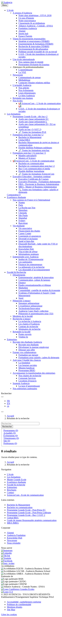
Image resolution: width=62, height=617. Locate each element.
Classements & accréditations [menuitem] (31, 23)
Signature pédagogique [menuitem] (28, 303)
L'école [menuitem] (10, 10)
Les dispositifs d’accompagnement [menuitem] (34, 269)
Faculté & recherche (16, 484)
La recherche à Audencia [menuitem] (29, 321)
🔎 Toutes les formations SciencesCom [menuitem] (36, 174)
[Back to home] (6, 2)
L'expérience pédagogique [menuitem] (30, 306)
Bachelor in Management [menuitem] (29, 137)
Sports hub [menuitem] (23, 33)
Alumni (10, 532)
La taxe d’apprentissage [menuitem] (29, 386)
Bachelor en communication (19, 507)
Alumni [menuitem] (21, 31)
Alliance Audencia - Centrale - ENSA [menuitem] (35, 26)
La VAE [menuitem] (22, 72)
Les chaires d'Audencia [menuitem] (29, 324)
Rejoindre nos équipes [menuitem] (23, 98)
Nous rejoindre (13, 543)
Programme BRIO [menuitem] (26, 370)
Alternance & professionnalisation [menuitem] (28, 67)
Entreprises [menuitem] (12, 339)
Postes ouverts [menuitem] (24, 334)
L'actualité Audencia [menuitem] (22, 85)
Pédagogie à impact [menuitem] (21, 300)
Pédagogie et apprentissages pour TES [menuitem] (35, 313)
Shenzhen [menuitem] (22, 210)
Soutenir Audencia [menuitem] (21, 383)
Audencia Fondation (16, 535)
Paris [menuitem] (20, 205)
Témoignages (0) (11, 438)
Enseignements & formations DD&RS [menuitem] (35, 44)
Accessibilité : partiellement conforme (24, 602)
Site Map (11, 609)
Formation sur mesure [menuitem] (28, 355)
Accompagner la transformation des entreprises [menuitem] (34, 373)
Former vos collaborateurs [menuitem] (24, 352)
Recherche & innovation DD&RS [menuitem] (33, 46)
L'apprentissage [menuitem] (25, 69)
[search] (2, 396)
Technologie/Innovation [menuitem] (29, 308)
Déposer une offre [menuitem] (26, 350)
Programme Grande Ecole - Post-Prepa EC (26, 510)
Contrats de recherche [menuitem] (28, 326)
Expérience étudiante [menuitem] (16, 197)
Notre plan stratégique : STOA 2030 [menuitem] (34, 15)
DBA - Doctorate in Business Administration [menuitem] (38, 184)
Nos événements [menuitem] (25, 90)
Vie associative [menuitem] (25, 228)
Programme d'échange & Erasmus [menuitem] (33, 64)
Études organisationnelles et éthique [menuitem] (34, 285)
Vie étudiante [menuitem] (19, 226)
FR (8, 401)
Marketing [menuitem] (23, 288)
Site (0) (6, 441)
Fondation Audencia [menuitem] (27, 28)
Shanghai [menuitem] (22, 218)
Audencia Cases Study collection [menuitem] (33, 311)
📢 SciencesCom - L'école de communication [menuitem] (33, 161)
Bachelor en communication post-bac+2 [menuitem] (36, 166)
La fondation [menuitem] (24, 362)
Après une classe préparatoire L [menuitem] (32, 121)
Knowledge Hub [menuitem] (26, 249)
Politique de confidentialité (19, 604)
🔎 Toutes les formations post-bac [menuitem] (33, 150)
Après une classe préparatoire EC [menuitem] (33, 119)
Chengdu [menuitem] (22, 213)
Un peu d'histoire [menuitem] (26, 18)
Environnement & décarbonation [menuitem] (33, 49)
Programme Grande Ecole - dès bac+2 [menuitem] (30, 116)
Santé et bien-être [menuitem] (26, 241)
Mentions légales (14, 607)
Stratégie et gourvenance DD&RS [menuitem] (33, 41)
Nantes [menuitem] (21, 202)
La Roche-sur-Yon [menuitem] (26, 207)
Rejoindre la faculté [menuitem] (21, 331)
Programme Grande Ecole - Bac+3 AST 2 (26, 515)
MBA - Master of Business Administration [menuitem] (37, 187)
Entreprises (12, 487)
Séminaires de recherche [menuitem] (29, 329)
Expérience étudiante (16, 482)
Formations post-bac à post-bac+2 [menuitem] (28, 135)
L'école (10, 474)
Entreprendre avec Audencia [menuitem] (25, 257)
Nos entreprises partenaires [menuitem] (25, 388)
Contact (10, 492)
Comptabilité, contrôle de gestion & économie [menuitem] (39, 290)
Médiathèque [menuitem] (24, 80)
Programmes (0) (10, 430)
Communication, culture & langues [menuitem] (34, 280)
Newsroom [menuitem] (18, 75)
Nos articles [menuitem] (23, 88)
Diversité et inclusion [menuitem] (28, 238)
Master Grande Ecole (16, 479)
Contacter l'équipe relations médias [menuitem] (34, 82)
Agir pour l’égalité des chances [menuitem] (27, 360)
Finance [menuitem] (22, 282)
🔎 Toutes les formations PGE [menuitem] (32, 132)
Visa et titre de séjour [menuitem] (27, 251)
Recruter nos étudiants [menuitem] (28, 344)
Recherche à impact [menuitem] (22, 319)
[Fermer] (2, 411)
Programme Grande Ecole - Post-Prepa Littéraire (29, 512)
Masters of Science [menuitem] (27, 158)
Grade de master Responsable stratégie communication (32, 520)
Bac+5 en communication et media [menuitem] (34, 168)
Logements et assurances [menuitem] (29, 236)
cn (8, 406)
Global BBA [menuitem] (24, 140)
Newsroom (12, 540)
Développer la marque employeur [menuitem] (33, 347)
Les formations (13, 477)
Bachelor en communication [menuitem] (31, 163)
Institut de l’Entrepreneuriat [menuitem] (30, 259)
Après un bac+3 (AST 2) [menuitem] (29, 129)
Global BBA (13, 518)
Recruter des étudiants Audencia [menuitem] (27, 342)
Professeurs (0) (10, 443)
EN (8, 403)
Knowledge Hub (14, 538)
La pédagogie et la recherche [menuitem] (31, 267)
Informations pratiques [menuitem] (28, 254)
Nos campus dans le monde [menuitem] (30, 62)
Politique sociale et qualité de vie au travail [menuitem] (37, 51)
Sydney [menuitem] (21, 220)
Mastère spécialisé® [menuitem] (27, 155)
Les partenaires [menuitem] (25, 262)
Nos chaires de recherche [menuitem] (29, 375)
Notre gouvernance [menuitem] (27, 20)
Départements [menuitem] (19, 275)
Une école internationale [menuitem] (24, 59)
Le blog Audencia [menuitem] (26, 95)
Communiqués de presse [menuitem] (29, 77)
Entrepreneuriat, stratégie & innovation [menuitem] (36, 277)
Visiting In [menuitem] (23, 337)
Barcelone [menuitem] (23, 223)
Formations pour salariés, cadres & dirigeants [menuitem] (38, 357)
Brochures (11, 490)
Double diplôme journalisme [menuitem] (31, 171)
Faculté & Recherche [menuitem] (16, 272)
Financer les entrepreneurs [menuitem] (30, 264)
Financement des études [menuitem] (29, 231)
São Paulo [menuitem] (23, 215)
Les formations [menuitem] (13, 114)
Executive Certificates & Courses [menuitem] (33, 179)
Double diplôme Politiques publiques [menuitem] (35, 147)
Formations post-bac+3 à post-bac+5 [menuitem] (29, 153)
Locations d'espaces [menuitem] (27, 381)
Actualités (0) (9, 433)
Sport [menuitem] (20, 298)
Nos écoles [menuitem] (18, 100)
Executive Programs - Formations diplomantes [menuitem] (39, 181)
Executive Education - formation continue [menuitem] (32, 176)
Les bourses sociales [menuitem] (27, 365)
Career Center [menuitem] (24, 233)
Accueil (10, 416)
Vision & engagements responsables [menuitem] (29, 38)
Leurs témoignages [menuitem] (27, 93)
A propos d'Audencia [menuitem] (22, 13)
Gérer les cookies (9, 614)
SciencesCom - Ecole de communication (25, 495)
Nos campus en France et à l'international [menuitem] (31, 200)
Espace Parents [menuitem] (25, 36)
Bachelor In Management (18, 505)
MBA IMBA (13, 523)
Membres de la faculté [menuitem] (23, 316)
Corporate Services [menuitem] (27, 378)
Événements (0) (10, 435)
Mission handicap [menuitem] (26, 368)
